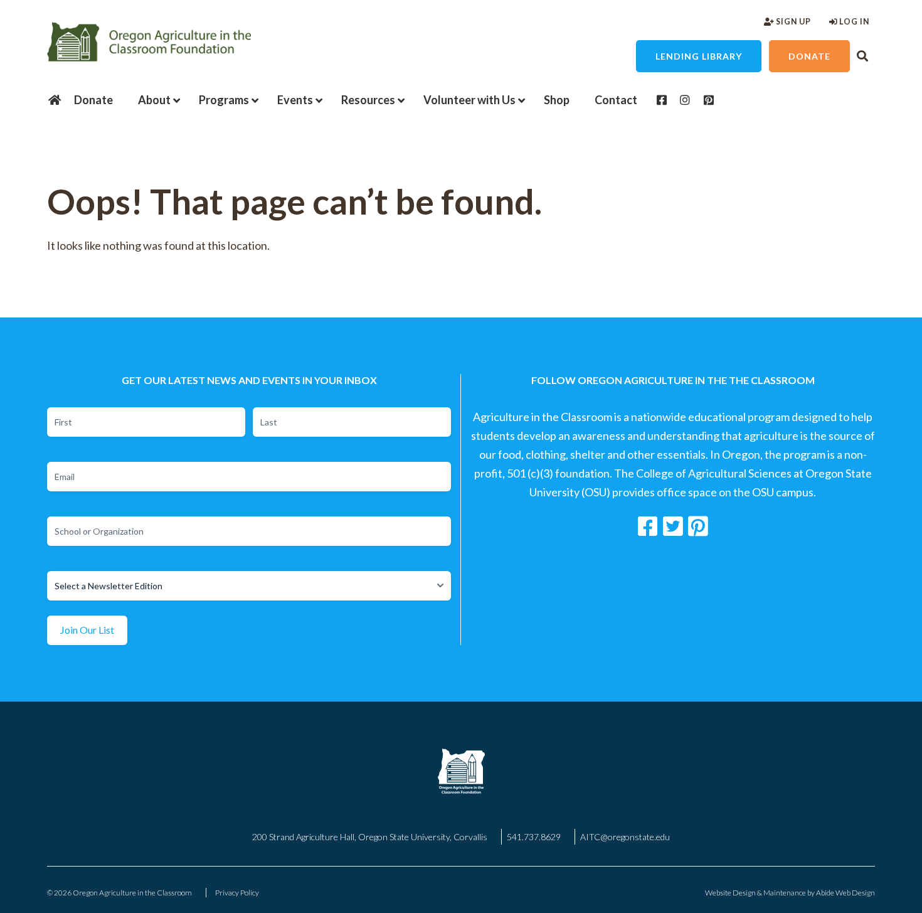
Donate (809, 56)
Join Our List (87, 630)
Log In (853, 21)
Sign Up (792, 21)
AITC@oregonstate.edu (625, 836)
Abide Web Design (845, 892)
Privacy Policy (237, 892)
